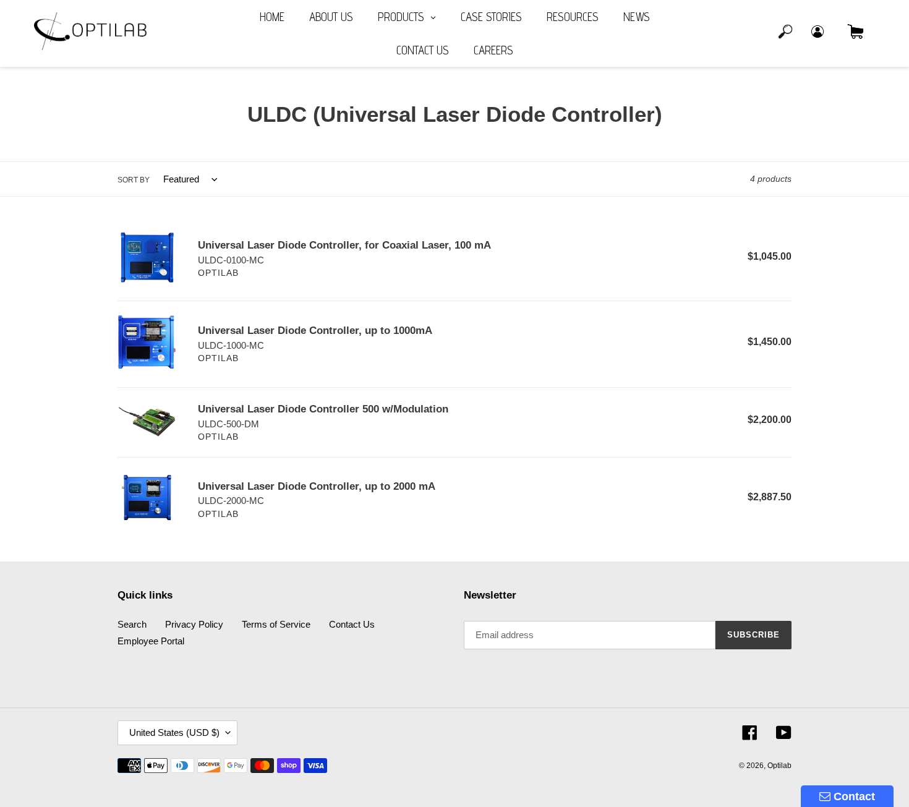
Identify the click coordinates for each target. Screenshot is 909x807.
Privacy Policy (194, 624)
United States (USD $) (174, 732)
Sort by (133, 180)
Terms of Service (276, 624)
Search (132, 624)
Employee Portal (150, 641)
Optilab (779, 765)
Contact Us (352, 624)
